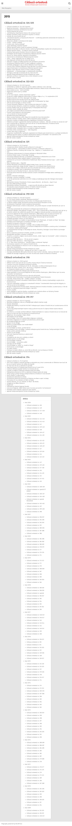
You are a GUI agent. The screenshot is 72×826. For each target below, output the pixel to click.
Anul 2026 (28, 402)
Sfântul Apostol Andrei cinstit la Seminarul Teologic (22, 47)
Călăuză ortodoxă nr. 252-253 (35, 810)
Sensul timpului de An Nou (15, 31)
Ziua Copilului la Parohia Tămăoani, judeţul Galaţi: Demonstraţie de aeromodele (30, 217)
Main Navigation (6, 8)
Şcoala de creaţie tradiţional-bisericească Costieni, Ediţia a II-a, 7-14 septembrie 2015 (32, 96)
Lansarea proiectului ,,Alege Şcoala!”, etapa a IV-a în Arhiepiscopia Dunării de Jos (31, 166)
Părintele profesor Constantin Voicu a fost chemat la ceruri (24, 76)
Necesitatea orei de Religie (15, 316)
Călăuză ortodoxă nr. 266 (34, 780)
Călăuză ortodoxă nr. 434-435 (35, 435)
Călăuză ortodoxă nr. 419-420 (35, 465)
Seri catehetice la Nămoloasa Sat (17, 125)
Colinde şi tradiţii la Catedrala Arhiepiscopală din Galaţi (23, 370)
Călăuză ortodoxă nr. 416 (34, 470)
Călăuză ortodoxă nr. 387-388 (35, 530)
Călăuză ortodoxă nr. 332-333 (35, 647)
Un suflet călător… (12, 348)
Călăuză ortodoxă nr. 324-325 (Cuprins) (18, 26)
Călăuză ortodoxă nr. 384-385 (35, 539)
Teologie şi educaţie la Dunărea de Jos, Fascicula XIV (22, 73)
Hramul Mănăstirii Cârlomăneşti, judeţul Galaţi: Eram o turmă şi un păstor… (29, 164)
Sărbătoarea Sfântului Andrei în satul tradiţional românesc (24, 63)
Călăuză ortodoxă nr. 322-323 (19, 81)
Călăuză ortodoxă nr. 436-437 (35, 432)
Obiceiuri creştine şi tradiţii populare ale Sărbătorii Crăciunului (26, 61)
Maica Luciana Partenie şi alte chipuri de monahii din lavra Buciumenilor (28, 117)
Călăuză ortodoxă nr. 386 (34, 533)
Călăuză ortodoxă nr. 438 (34, 430)
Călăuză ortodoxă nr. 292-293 (35, 732)
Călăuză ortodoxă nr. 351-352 (35, 607)
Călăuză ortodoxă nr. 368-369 (35, 569)
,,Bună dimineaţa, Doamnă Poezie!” (17, 46)
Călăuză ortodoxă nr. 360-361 (35, 588)
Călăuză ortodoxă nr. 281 (34, 756)
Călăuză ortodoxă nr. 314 (17, 357)
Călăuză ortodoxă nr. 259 (34, 794)
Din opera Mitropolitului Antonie (16, 184)
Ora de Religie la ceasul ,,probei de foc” (19, 328)
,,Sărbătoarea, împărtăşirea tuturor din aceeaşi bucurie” (23, 33)
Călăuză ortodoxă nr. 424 (34, 454)
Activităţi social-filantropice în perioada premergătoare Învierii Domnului (29, 277)
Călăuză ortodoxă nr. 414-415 (35, 473)
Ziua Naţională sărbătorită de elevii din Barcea (21, 60)
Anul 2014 (28, 683)
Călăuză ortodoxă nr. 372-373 (35, 560)
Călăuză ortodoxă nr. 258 (34, 797)
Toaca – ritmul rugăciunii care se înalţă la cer (20, 58)
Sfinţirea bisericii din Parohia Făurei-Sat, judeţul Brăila (23, 99)
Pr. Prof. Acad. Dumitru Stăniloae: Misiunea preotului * (23, 199)
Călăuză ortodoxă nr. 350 (34, 609)
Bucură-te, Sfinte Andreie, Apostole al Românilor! (21, 55)
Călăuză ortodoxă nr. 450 (34, 405)
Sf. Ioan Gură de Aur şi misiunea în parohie (19, 366)
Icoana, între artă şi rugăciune (16, 131)
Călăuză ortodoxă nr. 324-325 (19, 23)
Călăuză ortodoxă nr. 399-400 (36, 509)
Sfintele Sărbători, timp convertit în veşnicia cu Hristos (23, 34)
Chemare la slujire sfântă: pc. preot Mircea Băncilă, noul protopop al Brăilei (30, 350)
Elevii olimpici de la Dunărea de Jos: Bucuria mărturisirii (23, 275)
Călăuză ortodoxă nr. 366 (34, 574)
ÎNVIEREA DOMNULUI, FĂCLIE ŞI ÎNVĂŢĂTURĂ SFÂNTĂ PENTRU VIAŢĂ (27, 302)
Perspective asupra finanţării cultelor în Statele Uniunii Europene (26, 187)
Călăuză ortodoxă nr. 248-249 (35, 816)
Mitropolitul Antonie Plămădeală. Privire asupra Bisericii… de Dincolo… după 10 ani (32, 182)
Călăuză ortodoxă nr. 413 (34, 476)
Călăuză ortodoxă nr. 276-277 (35, 767)
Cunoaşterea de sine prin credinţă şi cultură (20, 337)
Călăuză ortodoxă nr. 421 (34, 462)
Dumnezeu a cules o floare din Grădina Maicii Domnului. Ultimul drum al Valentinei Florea (33, 88)
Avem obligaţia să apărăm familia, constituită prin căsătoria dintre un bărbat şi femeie (33, 291)
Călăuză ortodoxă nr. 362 (34, 582)
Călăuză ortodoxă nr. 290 (34, 737)
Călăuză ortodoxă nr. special (35, 593)
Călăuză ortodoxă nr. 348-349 (35, 615)
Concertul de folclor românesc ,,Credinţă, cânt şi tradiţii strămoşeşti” (27, 225)
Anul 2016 (28, 636)
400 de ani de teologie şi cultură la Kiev (19, 103)
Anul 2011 (28, 764)
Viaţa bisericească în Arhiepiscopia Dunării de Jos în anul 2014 (25, 367)
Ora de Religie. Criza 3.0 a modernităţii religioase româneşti (24, 318)
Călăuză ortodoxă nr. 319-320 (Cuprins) (18, 198)
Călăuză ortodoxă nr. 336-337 (35, 639)
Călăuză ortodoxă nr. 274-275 (35, 770)
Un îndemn (10, 336)
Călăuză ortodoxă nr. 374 (34, 555)
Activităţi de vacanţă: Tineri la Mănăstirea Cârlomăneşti (23, 169)
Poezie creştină (11, 290)
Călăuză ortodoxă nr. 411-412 (35, 478)
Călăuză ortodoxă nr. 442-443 (35, 421)
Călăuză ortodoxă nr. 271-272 (35, 775)
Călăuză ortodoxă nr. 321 (16, 141)
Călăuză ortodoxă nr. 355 (34, 598)
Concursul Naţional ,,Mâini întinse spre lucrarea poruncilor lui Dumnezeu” (29, 388)
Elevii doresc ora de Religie (15, 347)
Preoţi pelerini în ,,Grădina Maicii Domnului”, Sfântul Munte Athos (26, 126)
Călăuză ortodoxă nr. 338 (34, 634)
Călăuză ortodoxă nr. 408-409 (36, 487)
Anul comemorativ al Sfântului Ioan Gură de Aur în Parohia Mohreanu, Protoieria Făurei (33, 123)
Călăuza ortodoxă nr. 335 (34, 642)
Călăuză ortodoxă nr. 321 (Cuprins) (17, 145)
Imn (8, 152)
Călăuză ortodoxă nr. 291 (34, 734)
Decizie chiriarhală (12, 304)
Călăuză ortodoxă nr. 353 (34, 604)
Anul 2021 (28, 514)
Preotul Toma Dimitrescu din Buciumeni (18, 112)
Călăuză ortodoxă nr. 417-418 (35, 468)
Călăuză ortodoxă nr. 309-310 (35, 691)
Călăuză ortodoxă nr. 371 (34, 563)
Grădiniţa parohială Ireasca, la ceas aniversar (20, 218)
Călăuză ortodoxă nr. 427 (34, 449)
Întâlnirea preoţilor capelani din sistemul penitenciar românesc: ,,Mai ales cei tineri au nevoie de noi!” (37, 122)
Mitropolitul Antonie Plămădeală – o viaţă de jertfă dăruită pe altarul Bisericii (30, 185)
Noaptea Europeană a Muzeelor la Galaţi (19, 223)
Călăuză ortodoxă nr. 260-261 (35, 799)
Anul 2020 (28, 536)
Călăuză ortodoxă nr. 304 (34, 702)
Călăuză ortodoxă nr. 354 (34, 601)
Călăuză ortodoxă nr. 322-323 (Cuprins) (18, 85)
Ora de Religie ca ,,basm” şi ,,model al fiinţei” (20, 345)
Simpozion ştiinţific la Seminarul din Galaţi (19, 41)
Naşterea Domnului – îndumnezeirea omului (20, 28)
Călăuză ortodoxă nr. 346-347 (35, 617)
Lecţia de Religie (12, 326)
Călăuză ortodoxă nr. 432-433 (35, 440)
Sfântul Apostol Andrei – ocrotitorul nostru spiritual (22, 50)
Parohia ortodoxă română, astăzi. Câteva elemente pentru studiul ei (27, 119)
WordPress (18, 824)
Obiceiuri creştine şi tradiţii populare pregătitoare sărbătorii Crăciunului (28, 120)
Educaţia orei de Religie (14, 344)
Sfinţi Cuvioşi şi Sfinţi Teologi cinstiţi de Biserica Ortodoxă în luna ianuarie (28, 374)
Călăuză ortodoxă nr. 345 (34, 620)
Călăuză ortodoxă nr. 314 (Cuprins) (17, 361)
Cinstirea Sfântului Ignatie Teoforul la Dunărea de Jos (23, 369)
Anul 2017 (28, 612)
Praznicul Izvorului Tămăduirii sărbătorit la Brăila (22, 264)
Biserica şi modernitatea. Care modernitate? (20, 324)
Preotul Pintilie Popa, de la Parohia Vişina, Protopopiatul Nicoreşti (26, 107)
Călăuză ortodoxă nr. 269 (34, 778)
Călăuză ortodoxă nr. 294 (34, 729)
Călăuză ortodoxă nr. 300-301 (35, 712)
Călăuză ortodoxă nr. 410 (34, 481)
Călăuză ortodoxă (36, 2)
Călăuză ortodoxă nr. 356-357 (35, 596)
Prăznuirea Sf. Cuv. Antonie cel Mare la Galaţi (20, 380)
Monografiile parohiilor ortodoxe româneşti (20, 234)
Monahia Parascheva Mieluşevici (16, 115)
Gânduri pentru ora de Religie (16, 339)
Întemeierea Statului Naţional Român (18, 386)
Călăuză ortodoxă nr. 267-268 (35, 783)
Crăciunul (10, 93)
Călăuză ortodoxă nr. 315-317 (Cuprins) (18, 301)
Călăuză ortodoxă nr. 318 (17, 257)
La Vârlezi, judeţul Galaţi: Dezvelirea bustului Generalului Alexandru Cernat (29, 202)
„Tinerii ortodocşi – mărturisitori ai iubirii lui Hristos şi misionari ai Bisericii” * (29, 149)
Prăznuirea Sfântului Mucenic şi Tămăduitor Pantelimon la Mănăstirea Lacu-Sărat (31, 156)
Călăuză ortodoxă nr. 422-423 (35, 457)
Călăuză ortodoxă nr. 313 (34, 685)
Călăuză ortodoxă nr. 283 (34, 751)
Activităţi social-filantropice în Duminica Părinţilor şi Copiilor (25, 221)
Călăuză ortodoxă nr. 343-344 (35, 623)
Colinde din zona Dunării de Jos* (16, 36)
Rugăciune (10, 385)
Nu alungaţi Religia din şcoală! (16, 321)
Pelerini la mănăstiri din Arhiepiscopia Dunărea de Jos (23, 271)
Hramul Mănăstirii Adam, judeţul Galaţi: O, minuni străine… (24, 158)
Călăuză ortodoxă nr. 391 (34, 525)
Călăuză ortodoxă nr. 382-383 (35, 541)
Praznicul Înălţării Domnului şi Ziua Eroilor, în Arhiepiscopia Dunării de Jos (29, 201)
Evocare (9, 180)
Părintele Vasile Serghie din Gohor (17, 109)
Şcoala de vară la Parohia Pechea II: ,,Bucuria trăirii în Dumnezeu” (26, 171)
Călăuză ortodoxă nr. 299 (34, 715)
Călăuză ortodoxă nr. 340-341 (35, 628)
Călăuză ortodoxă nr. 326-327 (35, 658)
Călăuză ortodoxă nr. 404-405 (36, 496)
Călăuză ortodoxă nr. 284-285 (35, 748)
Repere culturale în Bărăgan (15, 176)
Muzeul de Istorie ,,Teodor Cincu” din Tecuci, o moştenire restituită (26, 267)
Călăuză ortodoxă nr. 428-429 (35, 446)
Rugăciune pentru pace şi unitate (17, 91)
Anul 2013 (28, 710)
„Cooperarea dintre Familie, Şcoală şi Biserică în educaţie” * (24, 147)
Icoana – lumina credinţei (14, 42)
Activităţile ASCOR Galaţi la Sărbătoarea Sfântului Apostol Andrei (26, 54)
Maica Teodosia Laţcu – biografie (16, 163)
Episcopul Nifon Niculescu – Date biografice (20, 241)
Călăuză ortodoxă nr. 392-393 (35, 522)
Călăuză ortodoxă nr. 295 (34, 726)
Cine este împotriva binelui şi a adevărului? (20, 334)
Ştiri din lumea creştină (14, 77)
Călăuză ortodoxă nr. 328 (34, 655)
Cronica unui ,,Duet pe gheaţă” (16, 44)
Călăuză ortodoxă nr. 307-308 (35, 693)
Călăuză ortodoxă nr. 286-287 (35, 745)
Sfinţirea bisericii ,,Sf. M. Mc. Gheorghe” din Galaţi (21, 98)
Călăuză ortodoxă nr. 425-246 (35, 451)
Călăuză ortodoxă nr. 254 (34, 805)
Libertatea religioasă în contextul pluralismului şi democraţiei (25, 320)
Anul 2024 (28, 438)
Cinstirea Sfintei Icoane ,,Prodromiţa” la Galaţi (20, 155)
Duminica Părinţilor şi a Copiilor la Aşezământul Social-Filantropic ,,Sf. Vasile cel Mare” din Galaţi (35, 220)
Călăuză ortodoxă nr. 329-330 (35, 653)
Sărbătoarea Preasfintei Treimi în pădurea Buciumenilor (23, 204)
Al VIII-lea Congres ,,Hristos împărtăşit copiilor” (21, 95)
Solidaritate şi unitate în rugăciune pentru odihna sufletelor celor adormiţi (29, 87)
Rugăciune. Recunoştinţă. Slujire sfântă (18, 315)
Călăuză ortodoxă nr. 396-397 (35, 517)
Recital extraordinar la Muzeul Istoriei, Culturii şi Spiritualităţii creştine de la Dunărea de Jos (34, 49)
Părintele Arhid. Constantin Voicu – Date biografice (22, 130)
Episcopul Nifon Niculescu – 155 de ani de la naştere (22, 239)
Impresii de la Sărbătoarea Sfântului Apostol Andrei (22, 57)
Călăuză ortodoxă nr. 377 (34, 550)
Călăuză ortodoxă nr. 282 (34, 753)
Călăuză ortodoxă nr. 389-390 (35, 528)
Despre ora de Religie (13, 323)
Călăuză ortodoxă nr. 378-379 (35, 547)
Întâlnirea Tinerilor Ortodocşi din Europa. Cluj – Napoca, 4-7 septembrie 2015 (30, 150)
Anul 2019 (28, 558)
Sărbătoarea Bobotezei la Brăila (16, 377)
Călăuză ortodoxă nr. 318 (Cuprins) (17, 261)
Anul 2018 (28, 585)
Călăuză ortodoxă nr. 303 (34, 704)
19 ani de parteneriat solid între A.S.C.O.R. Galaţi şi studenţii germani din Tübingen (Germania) (34, 179)
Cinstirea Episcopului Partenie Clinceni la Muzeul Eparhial (24, 52)
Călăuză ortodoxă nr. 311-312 (35, 688)
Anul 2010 (28, 786)
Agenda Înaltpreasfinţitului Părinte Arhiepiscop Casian (23, 74)
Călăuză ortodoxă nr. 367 (34, 571)
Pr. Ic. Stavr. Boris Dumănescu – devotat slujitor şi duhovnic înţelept (27, 242)
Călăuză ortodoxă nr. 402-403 (35, 503)
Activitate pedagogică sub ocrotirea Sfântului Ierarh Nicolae (25, 65)
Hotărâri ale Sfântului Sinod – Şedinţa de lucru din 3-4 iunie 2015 (26, 250)
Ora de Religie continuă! (14, 340)
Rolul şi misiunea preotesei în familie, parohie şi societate (24, 233)
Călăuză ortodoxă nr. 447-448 (36, 411)
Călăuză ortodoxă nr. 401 (34, 506)
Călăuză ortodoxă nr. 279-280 (35, 759)
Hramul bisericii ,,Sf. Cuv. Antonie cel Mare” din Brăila (22, 381)
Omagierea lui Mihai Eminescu (16, 383)
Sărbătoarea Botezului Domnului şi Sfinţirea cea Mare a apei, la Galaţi (27, 378)
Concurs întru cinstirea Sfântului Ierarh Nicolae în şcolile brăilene (27, 66)
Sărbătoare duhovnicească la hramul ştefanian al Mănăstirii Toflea (26, 153)
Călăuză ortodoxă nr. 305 (34, 699)
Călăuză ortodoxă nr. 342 (34, 626)
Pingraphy (4, 824)
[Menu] (2, 3)
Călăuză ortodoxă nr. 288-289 (35, 742)
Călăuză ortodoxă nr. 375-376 (35, 552)
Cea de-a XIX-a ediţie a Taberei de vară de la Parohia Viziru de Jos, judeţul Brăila (31, 168)
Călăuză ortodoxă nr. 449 (34, 408)
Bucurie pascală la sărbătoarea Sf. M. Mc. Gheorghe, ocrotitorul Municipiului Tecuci (32, 266)
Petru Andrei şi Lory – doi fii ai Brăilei (18, 90)
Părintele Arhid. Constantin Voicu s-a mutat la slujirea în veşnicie (26, 128)
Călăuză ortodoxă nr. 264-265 (35, 789)
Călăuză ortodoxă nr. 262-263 (35, 791)
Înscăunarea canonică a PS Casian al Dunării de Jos (22, 244)
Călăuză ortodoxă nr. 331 (34, 650)
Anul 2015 (28, 661)
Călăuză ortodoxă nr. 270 (34, 772)
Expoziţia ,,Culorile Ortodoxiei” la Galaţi (18, 177)
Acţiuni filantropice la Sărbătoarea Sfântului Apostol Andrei (24, 68)
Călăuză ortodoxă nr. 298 (34, 718)
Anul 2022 (28, 484)
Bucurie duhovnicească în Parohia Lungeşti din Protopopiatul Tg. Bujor (28, 101)
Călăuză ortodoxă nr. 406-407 (36, 494)
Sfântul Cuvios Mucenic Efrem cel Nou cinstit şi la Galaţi (23, 69)
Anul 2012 (28, 740)
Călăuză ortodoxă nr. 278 (34, 761)
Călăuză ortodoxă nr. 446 (34, 413)
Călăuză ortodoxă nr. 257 (34, 802)
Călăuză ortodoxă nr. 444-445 (36, 419)
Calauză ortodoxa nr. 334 (34, 645)
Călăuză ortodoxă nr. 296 (34, 723)
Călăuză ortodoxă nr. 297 (34, 721)
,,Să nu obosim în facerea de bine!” (17, 114)
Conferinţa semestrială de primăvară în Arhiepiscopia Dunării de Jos (27, 209)
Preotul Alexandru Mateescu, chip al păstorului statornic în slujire (27, 104)
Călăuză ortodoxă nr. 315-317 (18, 297)
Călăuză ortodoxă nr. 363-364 (35, 579)
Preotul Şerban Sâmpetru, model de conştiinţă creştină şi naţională (27, 106)
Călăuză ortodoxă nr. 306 (34, 696)
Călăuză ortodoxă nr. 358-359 (35, 590)
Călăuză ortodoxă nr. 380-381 (35, 544)
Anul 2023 (28, 459)
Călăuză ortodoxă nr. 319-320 (19, 194)
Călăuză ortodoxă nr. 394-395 (35, 520)
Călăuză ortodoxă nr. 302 (34, 707)
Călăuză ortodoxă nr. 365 (34, 577)
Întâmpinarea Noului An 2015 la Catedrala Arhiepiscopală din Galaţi (27, 372)
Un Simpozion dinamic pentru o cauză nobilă (20, 269)
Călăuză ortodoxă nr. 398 (34, 511)
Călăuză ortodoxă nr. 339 (34, 631)
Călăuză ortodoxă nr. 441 (34, 424)
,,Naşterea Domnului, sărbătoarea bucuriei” (20, 30)
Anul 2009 (28, 808)
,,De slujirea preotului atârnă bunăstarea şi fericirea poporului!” (26, 111)
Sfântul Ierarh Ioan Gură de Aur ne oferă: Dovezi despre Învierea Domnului (29, 263)
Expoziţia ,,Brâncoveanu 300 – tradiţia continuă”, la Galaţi (24, 279)
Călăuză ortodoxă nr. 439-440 (36, 427)
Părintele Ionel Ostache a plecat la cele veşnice (21, 389)
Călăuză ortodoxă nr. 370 (34, 566)
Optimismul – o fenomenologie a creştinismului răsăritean (24, 71)
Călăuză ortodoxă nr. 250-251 (35, 813)
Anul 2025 (28, 416)
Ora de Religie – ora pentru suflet (17, 342)
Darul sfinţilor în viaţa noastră (16, 375)
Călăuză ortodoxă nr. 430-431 (35, 443)
